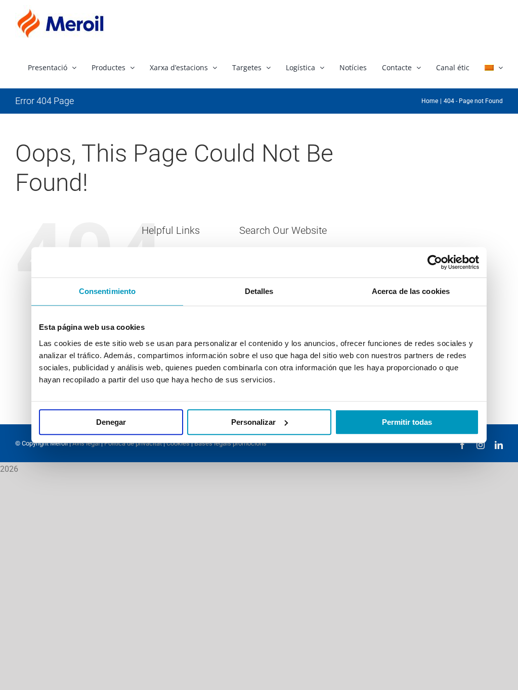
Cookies (177, 443)
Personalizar (253, 422)
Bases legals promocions (230, 443)
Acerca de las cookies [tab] (411, 291)
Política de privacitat (133, 443)
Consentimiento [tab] (107, 291)
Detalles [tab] (259, 291)
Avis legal (86, 443)
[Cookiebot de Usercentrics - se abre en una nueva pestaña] (435, 262)
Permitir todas (407, 422)
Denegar (111, 422)
